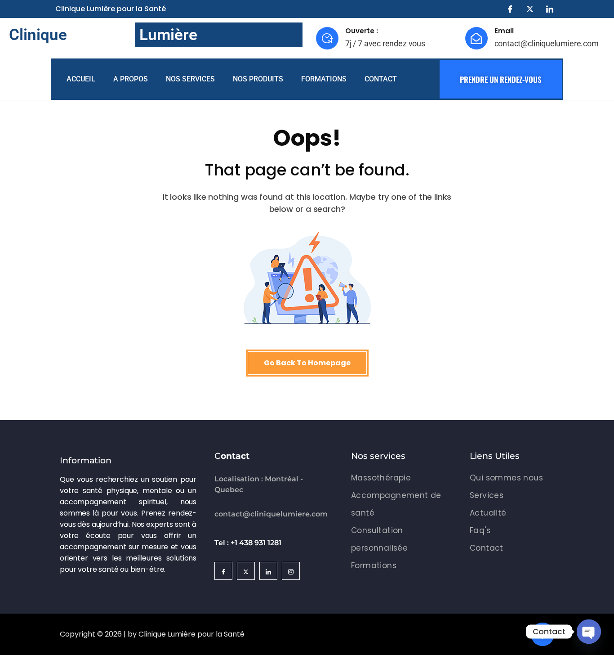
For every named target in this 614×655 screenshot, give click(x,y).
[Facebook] (510, 9)
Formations (324, 79)
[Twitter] (530, 9)
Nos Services (190, 79)
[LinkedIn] (549, 9)
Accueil (81, 79)
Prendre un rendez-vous (501, 79)
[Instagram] (291, 571)
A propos (130, 79)
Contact (381, 79)
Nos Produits (258, 79)
